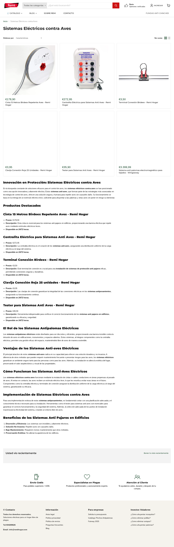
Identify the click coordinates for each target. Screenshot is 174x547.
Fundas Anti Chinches (157, 13)
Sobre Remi (50, 13)
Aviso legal (50, 514)
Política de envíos (53, 521)
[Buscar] (115, 5)
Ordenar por (8, 38)
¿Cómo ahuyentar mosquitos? (143, 514)
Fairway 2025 (93, 521)
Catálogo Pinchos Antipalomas (100, 518)
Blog (32, 13)
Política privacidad (53, 518)
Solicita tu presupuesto (97, 514)
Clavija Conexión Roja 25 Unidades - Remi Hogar (28, 170)
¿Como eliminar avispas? (141, 521)
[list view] (169, 38)
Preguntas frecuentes (54, 525)
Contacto (68, 13)
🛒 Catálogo (14, 13)
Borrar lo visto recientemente (156, 453)
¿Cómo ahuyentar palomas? (142, 525)
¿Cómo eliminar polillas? (141, 518)
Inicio (5, 21)
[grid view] (165, 38)
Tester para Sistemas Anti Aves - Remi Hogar (83, 170)
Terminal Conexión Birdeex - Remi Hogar (138, 102)
